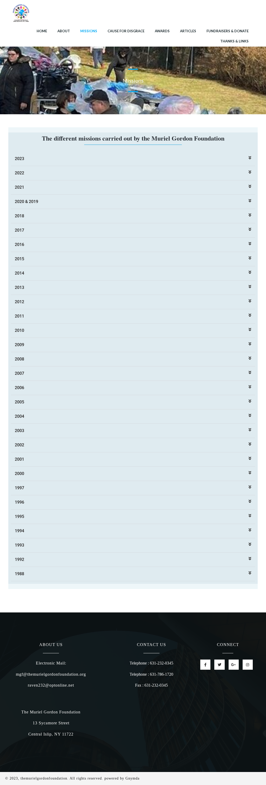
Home (42, 31)
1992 (19, 559)
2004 (19, 416)
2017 (19, 230)
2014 (19, 273)
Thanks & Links (234, 41)
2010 (19, 330)
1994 (19, 530)
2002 (19, 444)
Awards (162, 31)
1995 (19, 516)
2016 (19, 244)
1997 (19, 487)
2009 (19, 344)
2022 (19, 172)
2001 (19, 459)
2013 (19, 287)
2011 (19, 316)
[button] (133, 159)
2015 (19, 258)
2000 (19, 473)
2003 (19, 430)
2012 (19, 301)
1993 (19, 545)
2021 (19, 187)
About (63, 31)
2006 (19, 387)
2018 (19, 215)
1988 (19, 573)
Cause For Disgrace (126, 31)
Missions (88, 31)
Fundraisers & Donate (228, 31)
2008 (19, 359)
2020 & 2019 (26, 201)
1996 (19, 502)
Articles (188, 31)
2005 (19, 402)
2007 (19, 373)
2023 (19, 158)
